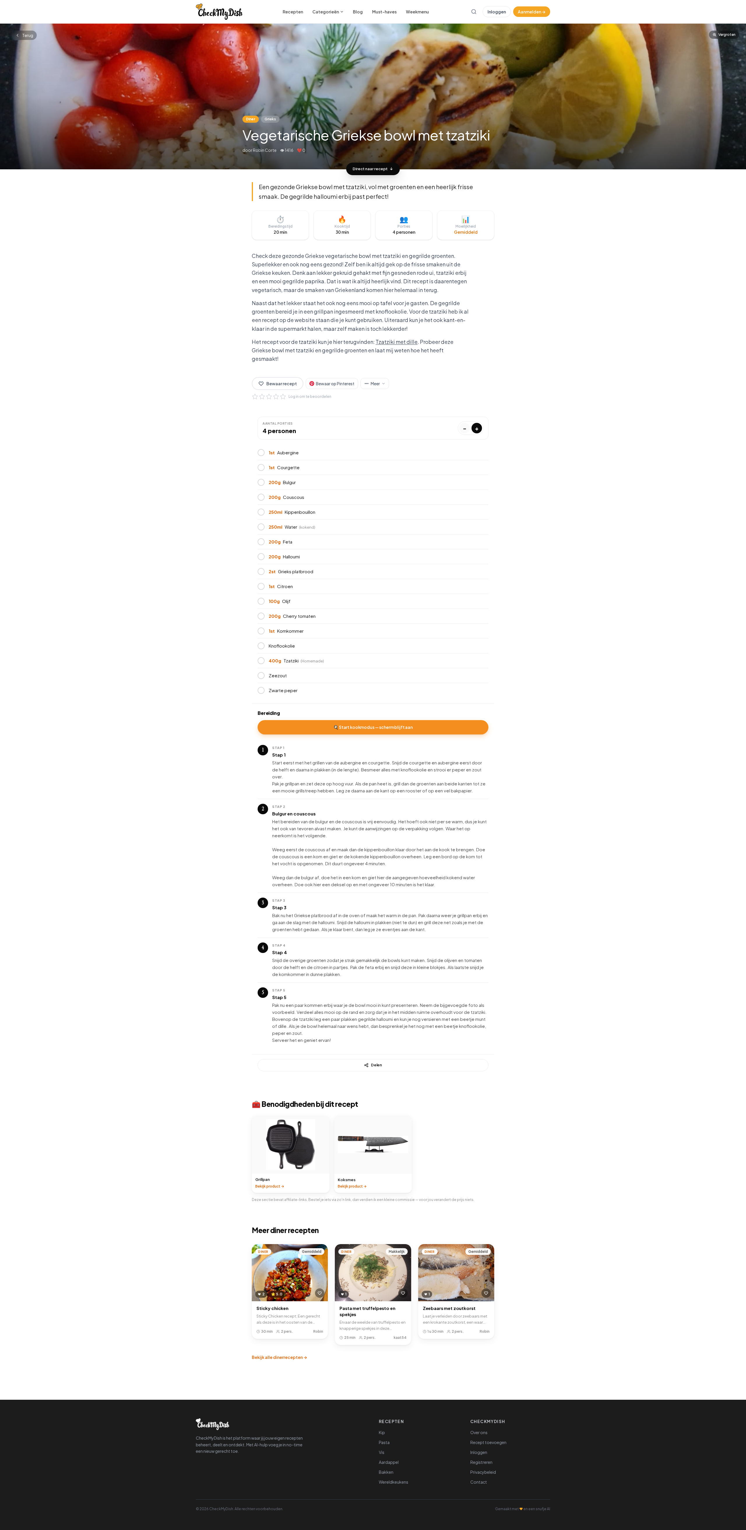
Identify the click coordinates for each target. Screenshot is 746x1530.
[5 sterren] (283, 396)
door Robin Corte (259, 150)
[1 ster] (255, 396)
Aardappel (389, 1462)
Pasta (384, 1442)
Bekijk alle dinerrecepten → (279, 1357)
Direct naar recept (370, 168)
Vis (381, 1452)
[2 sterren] (262, 396)
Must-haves (384, 11)
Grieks (270, 119)
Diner (250, 119)
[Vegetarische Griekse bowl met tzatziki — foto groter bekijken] (373, 96)
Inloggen (497, 11)
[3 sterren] (269, 396)
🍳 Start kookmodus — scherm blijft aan (373, 727)
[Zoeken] (474, 11)
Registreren (481, 1462)
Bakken (386, 1472)
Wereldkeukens (393, 1482)
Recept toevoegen (488, 1442)
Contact (478, 1482)
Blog (358, 11)
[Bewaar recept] (319, 1293)
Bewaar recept (281, 383)
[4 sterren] (276, 396)
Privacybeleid (483, 1472)
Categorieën (325, 11)
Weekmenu (417, 11)
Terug (27, 35)
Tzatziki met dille (397, 341)
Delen (376, 1065)
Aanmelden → (532, 11)
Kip (382, 1432)
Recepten (293, 11)
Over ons (479, 1432)
